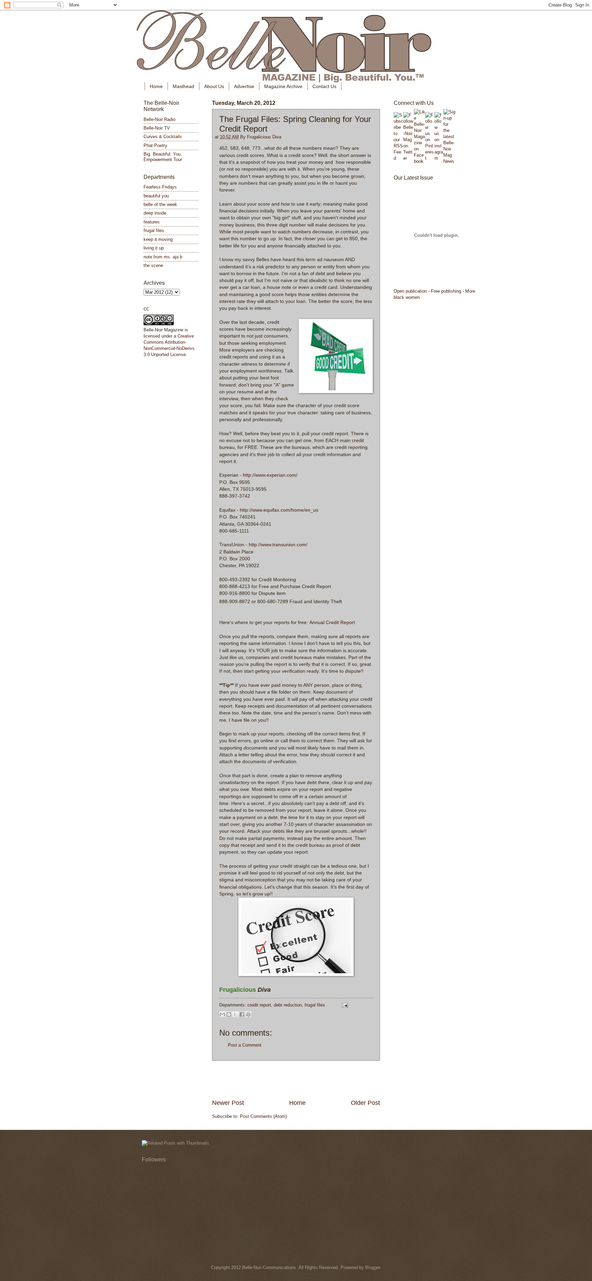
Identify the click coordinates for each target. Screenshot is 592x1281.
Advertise (244, 86)
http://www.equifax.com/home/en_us (279, 510)
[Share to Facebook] (241, 1014)
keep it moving (158, 239)
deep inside (155, 213)
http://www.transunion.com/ (278, 544)
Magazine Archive (283, 86)
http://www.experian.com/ (270, 475)
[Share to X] (235, 1014)
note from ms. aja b (163, 256)
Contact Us (324, 86)
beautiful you (156, 195)
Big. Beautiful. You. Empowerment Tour (163, 156)
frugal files (315, 1005)
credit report (259, 1005)
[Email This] (222, 1014)
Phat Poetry (155, 145)
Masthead (183, 86)
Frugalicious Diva (264, 136)
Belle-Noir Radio (159, 119)
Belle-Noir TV (157, 128)
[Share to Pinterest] (248, 1014)
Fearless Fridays (160, 187)
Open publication (410, 291)
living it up (154, 248)
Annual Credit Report (332, 622)
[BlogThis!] (228, 1014)
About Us (214, 86)
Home (156, 86)
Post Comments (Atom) (263, 1116)
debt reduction (288, 1005)
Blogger (372, 1267)
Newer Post (228, 1102)
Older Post (365, 1102)
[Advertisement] (296, 1079)
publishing (451, 291)
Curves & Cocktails (163, 136)
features (152, 221)
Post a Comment (244, 1045)
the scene (153, 265)
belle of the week (160, 204)
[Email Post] (344, 1005)
